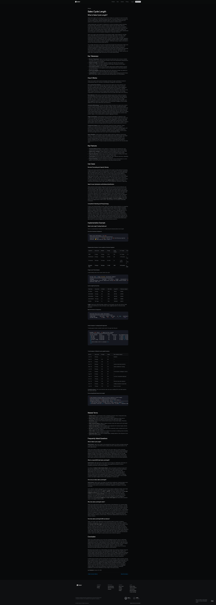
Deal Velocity (91, 420)
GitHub (120, 590)
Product (98, 586)
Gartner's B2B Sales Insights (96, 524)
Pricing (98, 587)
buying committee (100, 493)
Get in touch (121, 586)
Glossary (89, 8)
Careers (120, 587)
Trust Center (132, 589)
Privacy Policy (132, 586)
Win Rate (91, 428)
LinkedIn (120, 589)
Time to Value (92, 430)
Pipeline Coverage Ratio (94, 425)
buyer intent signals (107, 198)
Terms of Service (133, 587)
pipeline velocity (111, 180)
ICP (101, 490)
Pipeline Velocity (92, 415)
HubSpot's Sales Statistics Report (100, 468)
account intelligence (118, 198)
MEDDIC (108, 491)
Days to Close (92, 418)
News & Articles (111, 587)
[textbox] (108, 237)
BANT (104, 491)
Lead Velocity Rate (93, 433)
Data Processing (133, 590)
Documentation (111, 586)
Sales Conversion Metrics (94, 423)
